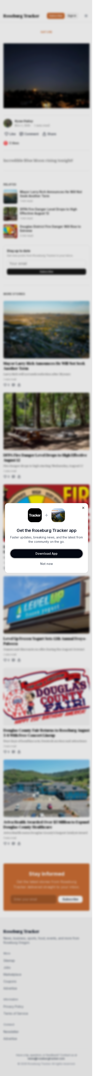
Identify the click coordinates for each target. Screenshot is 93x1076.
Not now (46, 564)
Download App (46, 553)
